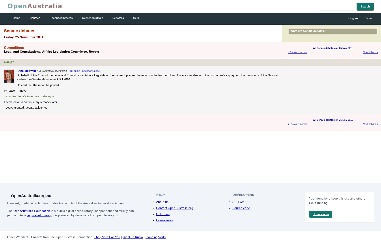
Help (136, 18)
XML (243, 201)
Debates (35, 18)
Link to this (74, 71)
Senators (118, 18)
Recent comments (61, 18)
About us (162, 201)
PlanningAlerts (156, 237)
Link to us (163, 214)
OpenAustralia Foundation (31, 211)
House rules (164, 220)
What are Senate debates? (308, 31)
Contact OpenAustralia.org (174, 208)
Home (16, 18)
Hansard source (91, 71)
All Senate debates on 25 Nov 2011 (333, 48)
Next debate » (370, 52)
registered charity (39, 215)
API (234, 201)
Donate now (321, 214)
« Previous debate (297, 52)
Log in (353, 18)
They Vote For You (107, 237)
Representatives (92, 18)
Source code (241, 208)
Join (369, 18)
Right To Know (133, 237)
